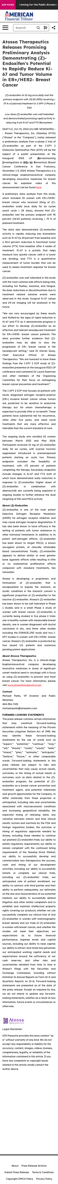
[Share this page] (53, 28)
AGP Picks (8, 4)
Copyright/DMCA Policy (19, 1178)
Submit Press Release (16, 1172)
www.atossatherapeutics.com (24, 685)
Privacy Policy (44, 1178)
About (14, 1165)
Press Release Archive (34, 1165)
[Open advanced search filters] (45, 27)
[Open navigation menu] (5, 28)
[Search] (38, 27)
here (38, 187)
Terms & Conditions (43, 1172)
